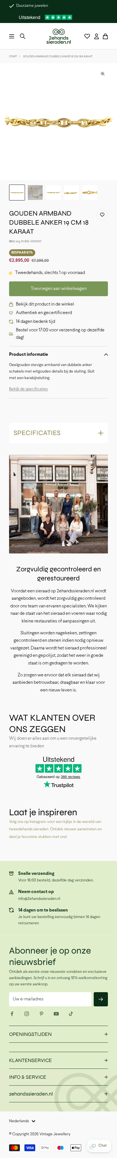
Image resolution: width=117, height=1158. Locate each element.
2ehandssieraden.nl (31, 1094)
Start (13, 56)
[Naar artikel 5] (90, 192)
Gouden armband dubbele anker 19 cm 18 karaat (58, 56)
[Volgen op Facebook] (12, 1014)
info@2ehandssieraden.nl (39, 899)
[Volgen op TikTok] (71, 1014)
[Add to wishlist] (102, 214)
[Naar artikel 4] (72, 192)
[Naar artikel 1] (17, 192)
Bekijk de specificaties (28, 389)
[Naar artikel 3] (53, 192)
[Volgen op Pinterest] (41, 1014)
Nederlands (19, 1121)
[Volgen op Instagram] (27, 1014)
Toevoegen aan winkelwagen (59, 289)
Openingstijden (30, 1034)
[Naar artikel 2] (35, 192)
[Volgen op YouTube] (56, 1014)
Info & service (27, 1077)
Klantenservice (30, 1060)
